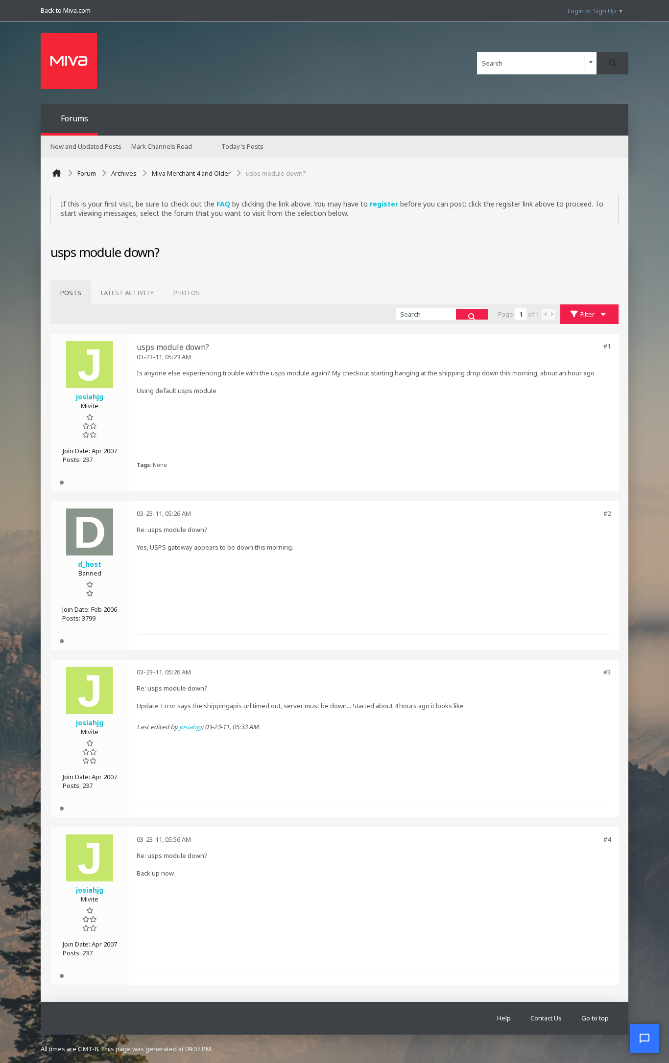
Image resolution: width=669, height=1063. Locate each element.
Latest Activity (127, 292)
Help (504, 1018)
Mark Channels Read (161, 146)
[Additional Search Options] (591, 63)
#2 (607, 513)
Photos (186, 292)
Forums (74, 118)
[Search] (612, 63)
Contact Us (546, 1018)
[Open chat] (644, 1038)
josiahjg (190, 726)
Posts (70, 292)
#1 (607, 346)
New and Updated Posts (85, 146)
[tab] (70, 292)
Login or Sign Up (592, 10)
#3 (607, 672)
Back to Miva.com (66, 10)
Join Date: (76, 450)
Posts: (72, 459)
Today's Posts (242, 146)
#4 (607, 839)
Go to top (595, 1018)
